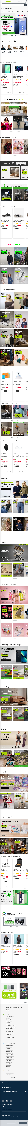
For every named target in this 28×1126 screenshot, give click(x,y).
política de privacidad (11, 1123)
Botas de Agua (9, 1062)
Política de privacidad (7, 1109)
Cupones (4, 11)
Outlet (18, 11)
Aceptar (23, 1123)
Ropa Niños (8, 1022)
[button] (14, 5)
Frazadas (8, 1066)
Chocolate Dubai (9, 1036)
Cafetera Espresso (10, 1037)
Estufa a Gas (8, 1065)
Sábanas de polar (9, 1050)
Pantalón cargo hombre (11, 1027)
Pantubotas (8, 1063)
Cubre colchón (9, 1047)
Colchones (8, 1074)
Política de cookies (6, 1106)
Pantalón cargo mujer (10, 1025)
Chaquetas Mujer (9, 1016)
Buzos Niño (8, 1019)
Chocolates (8, 1034)
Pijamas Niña (9, 1021)
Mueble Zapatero (9, 1073)
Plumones (8, 1048)
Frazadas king (9, 1051)
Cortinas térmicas (10, 1056)
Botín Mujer (8, 1060)
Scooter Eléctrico (9, 1028)
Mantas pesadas (9, 1045)
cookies (2, 1124)
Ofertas (23, 11)
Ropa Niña (8, 1024)
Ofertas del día (11, 11)
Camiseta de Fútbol (10, 1033)
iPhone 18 (8, 1039)
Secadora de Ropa (10, 1030)
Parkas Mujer (9, 1057)
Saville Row (8, 1018)
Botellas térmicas (9, 1054)
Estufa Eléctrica (9, 1031)
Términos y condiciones (7, 1104)
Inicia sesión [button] (21, 1)
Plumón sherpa (9, 1053)
